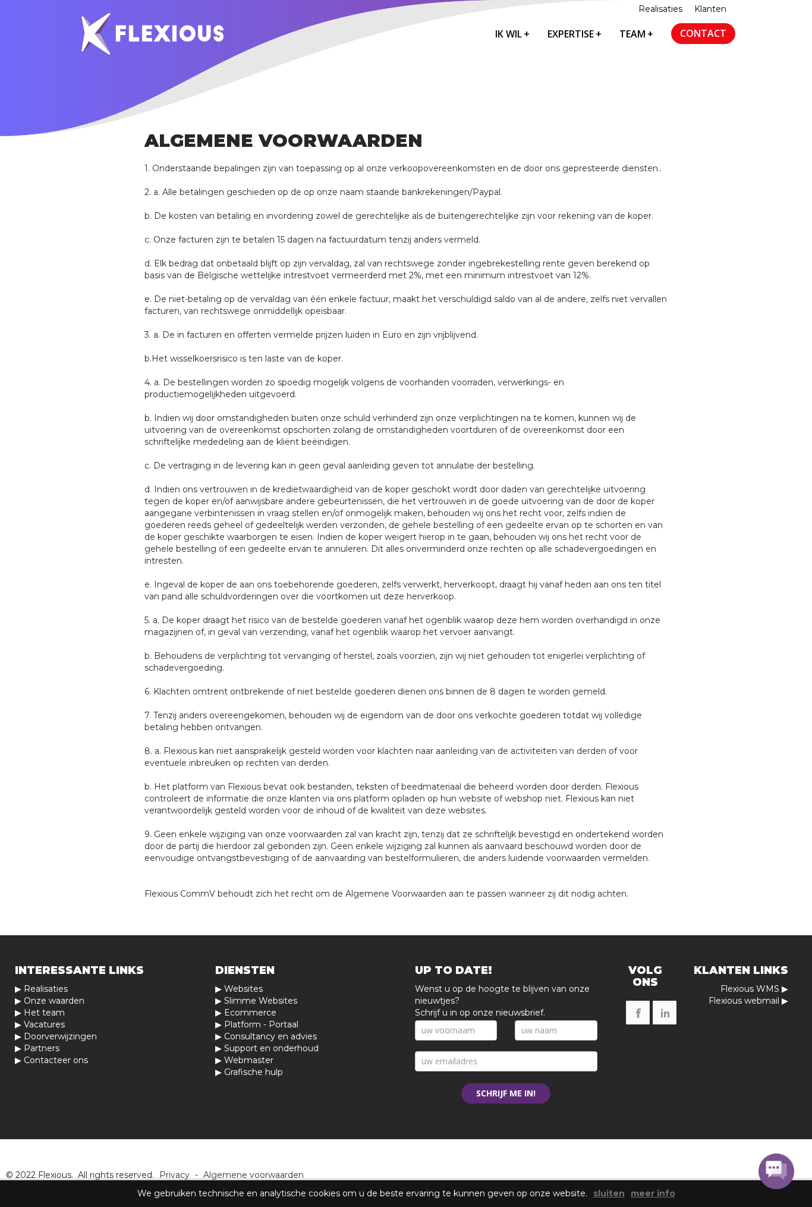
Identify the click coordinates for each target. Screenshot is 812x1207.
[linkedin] (664, 1012)
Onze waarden (54, 1000)
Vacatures (44, 1024)
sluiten (609, 1193)
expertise (574, 33)
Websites (243, 988)
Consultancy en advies (270, 1036)
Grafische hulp (253, 1072)
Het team (44, 1012)
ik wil (512, 33)
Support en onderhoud (271, 1048)
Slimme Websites (260, 1000)
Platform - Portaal (261, 1024)
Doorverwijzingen (60, 1036)
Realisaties (660, 9)
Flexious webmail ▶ (748, 1000)
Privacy (174, 1175)
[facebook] (638, 1012)
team (636, 33)
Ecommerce (250, 1012)
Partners (41, 1048)
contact (703, 33)
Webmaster (248, 1060)
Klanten (710, 9)
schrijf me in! (506, 1093)
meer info (653, 1193)
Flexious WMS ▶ (754, 988)
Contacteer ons (56, 1060)
